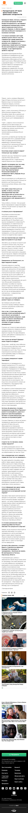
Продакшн (5, 783)
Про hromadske (7, 767)
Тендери (17, 770)
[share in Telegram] (14, 592)
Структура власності (5, 776)
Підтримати (18, 3)
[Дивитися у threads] (25, 788)
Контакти (5, 773)
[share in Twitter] (12, 592)
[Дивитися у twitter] (18, 788)
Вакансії (17, 767)
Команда (4, 770)
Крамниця (18, 773)
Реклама (4, 780)
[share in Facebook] (9, 592)
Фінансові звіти (20, 776)
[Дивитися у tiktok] (21, 788)
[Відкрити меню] (24, 3)
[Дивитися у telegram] (10, 788)
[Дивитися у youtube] (14, 788)
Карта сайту (18, 782)
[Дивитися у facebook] (3, 788)
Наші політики (19, 779)
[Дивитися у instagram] (6, 788)
